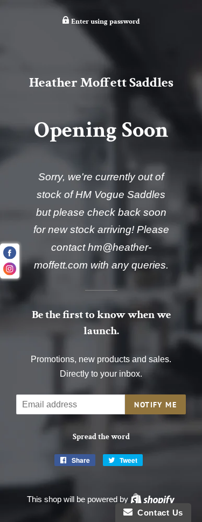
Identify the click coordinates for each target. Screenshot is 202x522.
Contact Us (158, 512)
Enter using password (104, 21)
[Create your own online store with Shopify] (152, 499)
